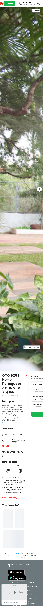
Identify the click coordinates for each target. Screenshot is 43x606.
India (4, 554)
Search (10, 4)
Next (39, 189)
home (17, 554)
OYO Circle (28, 590)
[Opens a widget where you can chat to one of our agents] (14, 594)
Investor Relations (30, 587)
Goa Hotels (10, 554)
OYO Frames (28, 594)
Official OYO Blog (30, 583)
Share (37, 11)
